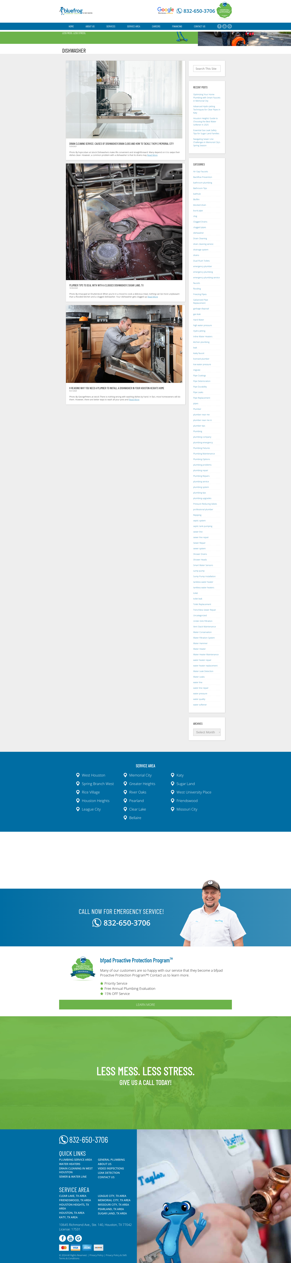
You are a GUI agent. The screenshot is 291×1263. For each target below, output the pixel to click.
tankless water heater (203, 613)
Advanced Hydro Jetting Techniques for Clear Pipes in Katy (206, 141)
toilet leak (197, 630)
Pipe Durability (200, 418)
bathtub (197, 225)
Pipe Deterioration (201, 412)
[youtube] (224, 26)
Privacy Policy (260, 1259)
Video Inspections (111, 1200)
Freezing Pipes (200, 325)
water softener (200, 736)
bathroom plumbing (202, 214)
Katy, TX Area (68, 1249)
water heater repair (202, 691)
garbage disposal (201, 340)
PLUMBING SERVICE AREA (75, 1191)
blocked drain (199, 236)
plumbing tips (199, 524)
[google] (229, 26)
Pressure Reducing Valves (205, 535)
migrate (196, 401)
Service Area (133, 26)
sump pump (199, 602)
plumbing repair (200, 502)
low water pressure (202, 396)
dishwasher (198, 264)
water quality (199, 730)
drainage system (200, 281)
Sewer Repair (199, 574)
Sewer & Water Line (73, 1208)
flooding (197, 320)
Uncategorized (200, 647)
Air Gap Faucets (200, 203)
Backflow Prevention (202, 208)
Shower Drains (200, 585)
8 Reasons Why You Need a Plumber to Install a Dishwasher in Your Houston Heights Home (116, 419)
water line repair (200, 719)
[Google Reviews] (165, 13)
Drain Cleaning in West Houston (76, 1202)
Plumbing (197, 463)
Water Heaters (69, 1195)
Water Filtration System (204, 669)
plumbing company (202, 468)
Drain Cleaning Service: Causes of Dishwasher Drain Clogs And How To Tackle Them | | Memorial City (121, 175)
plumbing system (201, 518)
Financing (177, 26)
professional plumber (203, 541)
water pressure (200, 725)
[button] (286, 1235)
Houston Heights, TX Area (74, 1238)
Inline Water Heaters (202, 368)
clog (195, 247)
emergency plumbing (203, 303)
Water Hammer (200, 675)
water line (197, 714)
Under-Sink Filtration (202, 652)
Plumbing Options (201, 490)
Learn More (145, 1036)
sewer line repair (201, 569)
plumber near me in (202, 451)
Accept (260, 1252)
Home (71, 26)
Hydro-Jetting (199, 362)
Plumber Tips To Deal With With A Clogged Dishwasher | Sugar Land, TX (106, 317)
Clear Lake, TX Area (72, 1227)
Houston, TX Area (71, 1244)
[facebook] (219, 26)
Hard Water (198, 351)
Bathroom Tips (200, 219)
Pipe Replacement (201, 429)
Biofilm (196, 231)
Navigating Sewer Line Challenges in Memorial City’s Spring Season (206, 173)
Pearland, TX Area (111, 1241)
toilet (195, 624)
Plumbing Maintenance (204, 485)
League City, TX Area (112, 1227)
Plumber (197, 440)
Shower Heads (200, 591)
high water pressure (202, 357)
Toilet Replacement (202, 636)
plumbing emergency (203, 474)
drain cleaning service (203, 275)
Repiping (197, 546)
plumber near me (201, 446)
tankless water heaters (203, 619)
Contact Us (199, 26)
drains (196, 286)
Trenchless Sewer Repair (204, 641)
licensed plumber (201, 390)
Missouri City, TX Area (113, 1236)
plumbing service (201, 513)
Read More (152, 186)
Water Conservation (202, 663)
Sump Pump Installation (204, 608)
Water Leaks (199, 708)
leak (195, 379)
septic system (199, 552)
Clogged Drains (200, 253)
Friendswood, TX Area (75, 1232)
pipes (195, 435)
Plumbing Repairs (201, 507)
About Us (90, 26)
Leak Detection (109, 1204)
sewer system (199, 580)
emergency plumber (202, 298)
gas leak (197, 345)
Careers (156, 26)
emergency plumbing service (206, 309)
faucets (196, 314)
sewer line (198, 563)
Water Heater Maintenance (206, 686)
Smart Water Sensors (203, 596)
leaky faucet (198, 384)
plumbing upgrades (202, 530)
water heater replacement (205, 697)
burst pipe (198, 242)
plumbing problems (202, 496)
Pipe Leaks (198, 424)
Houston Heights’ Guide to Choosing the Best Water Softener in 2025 (205, 153)
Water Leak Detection (203, 702)
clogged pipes (199, 259)
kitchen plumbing (201, 373)
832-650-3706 (199, 10)
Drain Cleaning (200, 270)
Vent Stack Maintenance (204, 658)
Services (110, 26)
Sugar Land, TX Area (112, 1245)
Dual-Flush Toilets (201, 292)
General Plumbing (111, 1191)
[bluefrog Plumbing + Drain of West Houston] (75, 11)
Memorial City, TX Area (114, 1232)
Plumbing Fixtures (201, 479)
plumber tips (199, 457)
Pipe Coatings (199, 407)
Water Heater (199, 680)
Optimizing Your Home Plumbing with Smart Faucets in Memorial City (206, 129)
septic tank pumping (202, 557)
